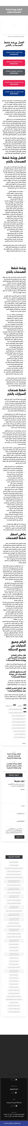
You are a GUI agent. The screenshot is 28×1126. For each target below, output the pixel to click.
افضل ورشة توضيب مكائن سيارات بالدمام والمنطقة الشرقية (14, 914)
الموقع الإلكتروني (20, 821)
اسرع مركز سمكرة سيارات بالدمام (14, 885)
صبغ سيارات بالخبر (13, 975)
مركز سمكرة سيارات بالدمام (14, 990)
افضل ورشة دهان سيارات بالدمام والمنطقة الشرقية (14, 919)
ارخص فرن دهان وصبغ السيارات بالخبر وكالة (14, 868)
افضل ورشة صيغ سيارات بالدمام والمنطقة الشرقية (14, 940)
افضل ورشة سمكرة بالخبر (14, 923)
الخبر (19, 450)
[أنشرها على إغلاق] (15, 744)
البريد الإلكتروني (20, 814)
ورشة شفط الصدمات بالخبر (20, 737)
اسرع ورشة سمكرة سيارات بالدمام (13, 892)
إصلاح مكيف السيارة (14, 865)
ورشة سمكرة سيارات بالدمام (14, 1005)
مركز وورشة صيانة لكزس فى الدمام (13, 996)
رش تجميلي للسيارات (14, 958)
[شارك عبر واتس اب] (7, 744)
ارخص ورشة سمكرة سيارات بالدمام (13, 874)
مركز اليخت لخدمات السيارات (15, 168)
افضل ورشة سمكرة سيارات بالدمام (13, 926)
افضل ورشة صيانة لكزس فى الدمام (13, 936)
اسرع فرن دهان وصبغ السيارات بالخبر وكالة (14, 877)
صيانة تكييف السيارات (14, 981)
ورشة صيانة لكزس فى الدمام (14, 1011)
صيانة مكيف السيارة (14, 984)
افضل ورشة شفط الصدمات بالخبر (15, 709)
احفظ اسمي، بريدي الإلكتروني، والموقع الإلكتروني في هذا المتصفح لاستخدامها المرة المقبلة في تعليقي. (13, 831)
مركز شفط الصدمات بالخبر (20, 734)
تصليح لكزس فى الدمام (14, 944)
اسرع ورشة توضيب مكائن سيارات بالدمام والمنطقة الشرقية (14, 888)
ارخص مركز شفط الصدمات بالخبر (15, 712)
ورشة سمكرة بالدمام (14, 1002)
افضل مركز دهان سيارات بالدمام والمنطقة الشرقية (14, 896)
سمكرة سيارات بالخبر (14, 961)
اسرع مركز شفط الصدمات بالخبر (19, 719)
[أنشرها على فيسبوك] (19, 744)
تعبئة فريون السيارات (14, 947)
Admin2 (20, 706)
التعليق (22, 789)
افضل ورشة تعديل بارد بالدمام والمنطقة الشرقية (14, 907)
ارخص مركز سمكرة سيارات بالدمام (13, 871)
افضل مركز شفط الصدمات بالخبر (19, 725)
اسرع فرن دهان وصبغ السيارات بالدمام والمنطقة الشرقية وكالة (14, 881)
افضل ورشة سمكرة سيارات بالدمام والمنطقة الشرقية (14, 929)
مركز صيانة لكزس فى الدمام (14, 993)
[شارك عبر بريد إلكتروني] (3, 744)
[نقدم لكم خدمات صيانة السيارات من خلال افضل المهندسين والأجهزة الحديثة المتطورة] (20, 3)
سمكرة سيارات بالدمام (14, 964)
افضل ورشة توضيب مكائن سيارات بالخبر (13, 911)
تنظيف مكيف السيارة (14, 950)
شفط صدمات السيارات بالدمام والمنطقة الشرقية (14, 971)
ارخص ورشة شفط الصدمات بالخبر (18, 715)
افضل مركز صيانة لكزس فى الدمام (14, 903)
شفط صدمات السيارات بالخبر (19, 731)
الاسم (22, 806)
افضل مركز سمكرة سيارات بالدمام (14, 900)
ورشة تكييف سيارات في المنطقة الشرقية (13, 999)
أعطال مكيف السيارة (14, 862)
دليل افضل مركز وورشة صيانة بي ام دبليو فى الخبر (14, 954)
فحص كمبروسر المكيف (14, 987)
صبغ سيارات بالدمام (14, 978)
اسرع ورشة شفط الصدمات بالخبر (18, 722)
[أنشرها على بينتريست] (11, 744)
